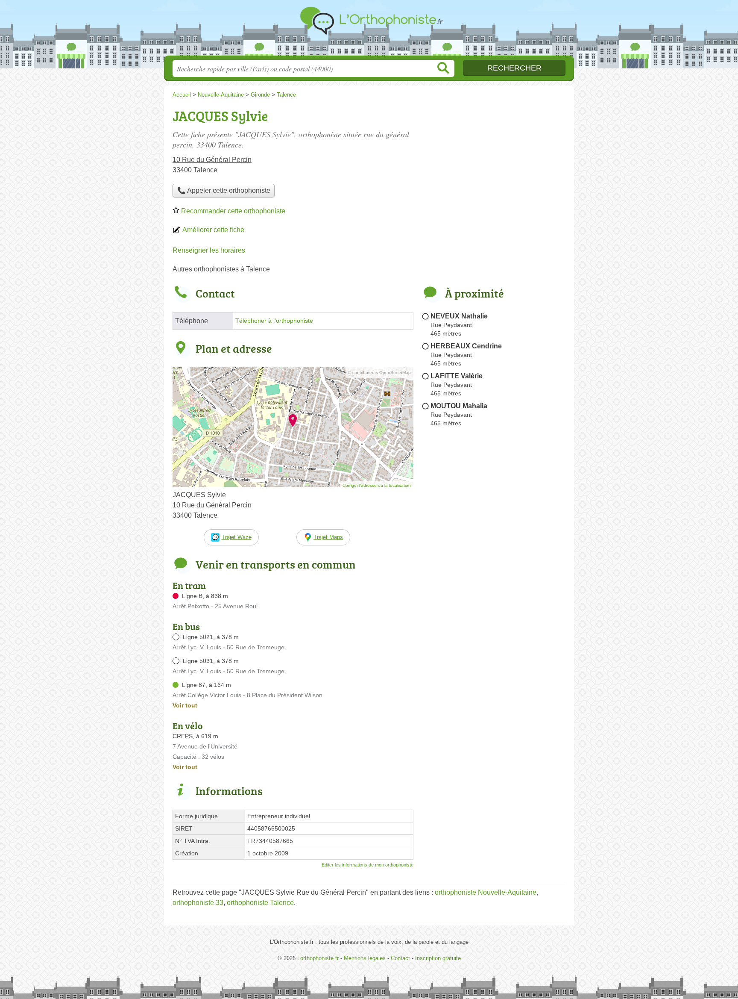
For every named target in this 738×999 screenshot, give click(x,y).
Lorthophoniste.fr (369, 30)
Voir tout (185, 705)
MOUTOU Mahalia (458, 406)
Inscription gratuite (438, 958)
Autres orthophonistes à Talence (221, 269)
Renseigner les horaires (209, 250)
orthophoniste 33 (198, 902)
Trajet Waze (237, 537)
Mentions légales (365, 958)
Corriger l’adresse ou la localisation (377, 485)
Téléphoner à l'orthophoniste (274, 321)
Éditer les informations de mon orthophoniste (367, 864)
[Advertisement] (493, 165)
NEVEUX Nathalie (459, 316)
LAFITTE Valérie (456, 376)
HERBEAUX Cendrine (466, 346)
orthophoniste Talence (260, 902)
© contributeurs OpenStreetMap (379, 372)
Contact (400, 958)
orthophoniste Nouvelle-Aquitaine (485, 892)
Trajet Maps (328, 537)
